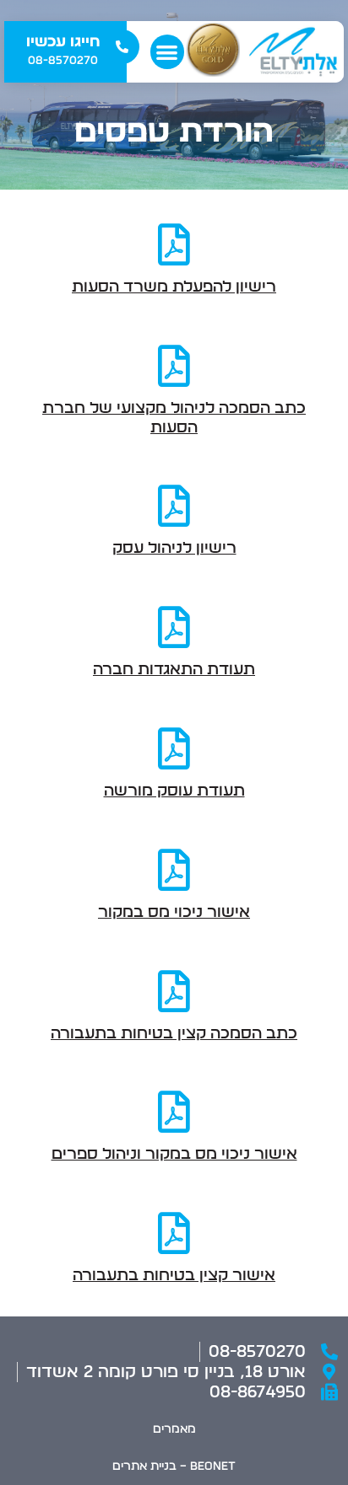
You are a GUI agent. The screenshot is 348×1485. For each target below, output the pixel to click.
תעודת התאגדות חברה (174, 670)
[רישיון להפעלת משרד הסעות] (174, 244)
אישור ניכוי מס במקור (174, 912)
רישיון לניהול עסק (174, 548)
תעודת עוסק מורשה (174, 791)
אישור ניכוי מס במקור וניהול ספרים (174, 1154)
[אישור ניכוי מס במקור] (174, 870)
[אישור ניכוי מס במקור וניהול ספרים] (174, 1112)
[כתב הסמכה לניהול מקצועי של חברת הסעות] (174, 366)
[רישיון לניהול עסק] (174, 506)
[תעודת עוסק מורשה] (174, 748)
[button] (167, 52)
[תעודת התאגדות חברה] (174, 627)
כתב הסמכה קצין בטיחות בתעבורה (174, 1034)
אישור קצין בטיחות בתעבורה (174, 1276)
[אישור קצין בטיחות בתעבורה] (174, 1233)
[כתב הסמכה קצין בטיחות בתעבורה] (174, 991)
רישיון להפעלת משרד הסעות (174, 287)
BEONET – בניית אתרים (174, 1466)
